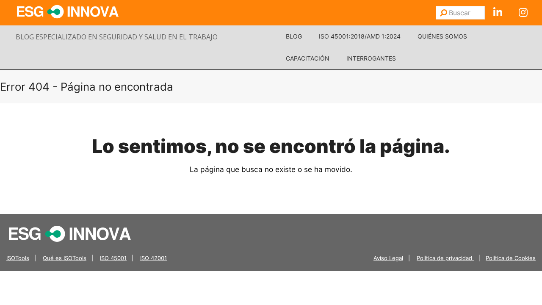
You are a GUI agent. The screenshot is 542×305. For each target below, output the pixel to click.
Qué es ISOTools (64, 258)
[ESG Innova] (69, 233)
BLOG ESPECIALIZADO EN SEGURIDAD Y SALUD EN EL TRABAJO (117, 37)
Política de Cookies (511, 258)
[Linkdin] (497, 13)
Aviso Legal (388, 258)
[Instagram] (523, 13)
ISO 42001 (153, 258)
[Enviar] (443, 12)
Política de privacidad (445, 258)
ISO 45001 (113, 258)
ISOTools (17, 258)
